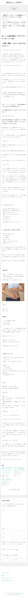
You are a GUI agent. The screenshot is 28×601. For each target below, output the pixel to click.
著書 (3, 575)
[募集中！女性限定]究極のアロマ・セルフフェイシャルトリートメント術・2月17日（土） (7, 470)
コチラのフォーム (6, 415)
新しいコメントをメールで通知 (10, 549)
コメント (4, 509)
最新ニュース (8, 19)
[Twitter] (13, 490)
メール (4, 533)
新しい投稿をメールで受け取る (10, 555)
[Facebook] (16, 490)
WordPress (19, 594)
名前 (3, 529)
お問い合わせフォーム (7, 578)
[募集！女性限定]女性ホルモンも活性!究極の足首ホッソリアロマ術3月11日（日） (19, 470)
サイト (3, 537)
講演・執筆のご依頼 (6, 580)
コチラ (7, 336)
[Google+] (18, 490)
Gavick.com (21, 593)
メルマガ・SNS (5, 572)
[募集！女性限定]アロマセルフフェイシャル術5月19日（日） (7, 480)
